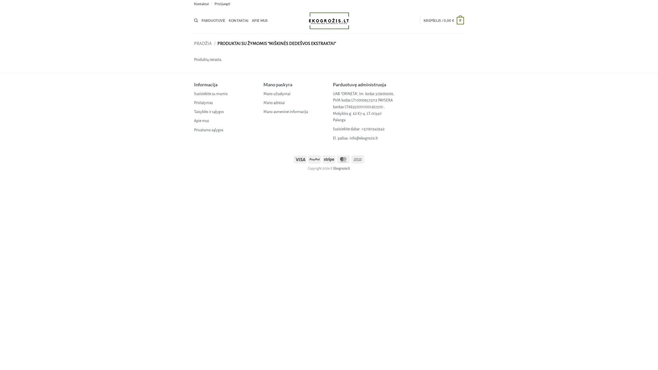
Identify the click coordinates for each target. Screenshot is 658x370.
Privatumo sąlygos (208, 130)
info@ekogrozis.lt (364, 138)
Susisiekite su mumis (210, 94)
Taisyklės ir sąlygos (209, 112)
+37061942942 (373, 129)
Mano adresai (274, 103)
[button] (222, 4)
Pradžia (203, 43)
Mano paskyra (277, 84)
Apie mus (260, 20)
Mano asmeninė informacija (285, 112)
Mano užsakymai (276, 94)
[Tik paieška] (196, 20)
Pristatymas (203, 103)
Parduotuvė (213, 20)
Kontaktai (201, 4)
